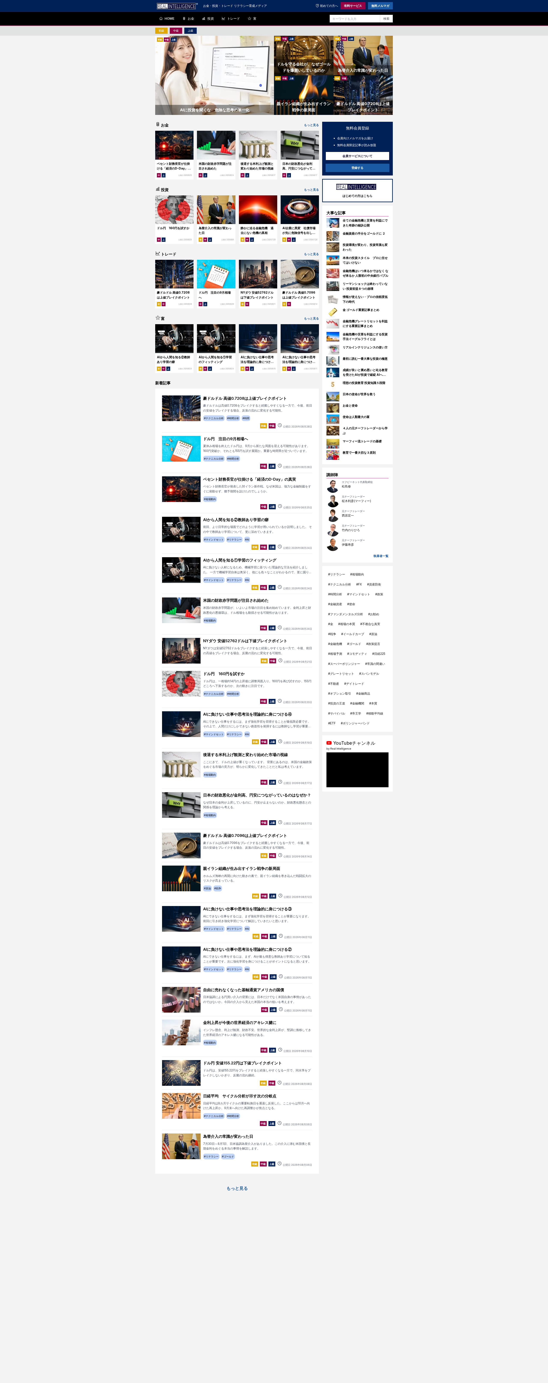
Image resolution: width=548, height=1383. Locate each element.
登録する (357, 167)
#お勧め (373, 614)
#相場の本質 (346, 624)
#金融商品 (363, 693)
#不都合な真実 (370, 624)
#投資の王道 (336, 703)
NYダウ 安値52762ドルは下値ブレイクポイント (245, 641)
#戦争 (332, 634)
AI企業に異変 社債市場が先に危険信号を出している (299, 232)
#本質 (373, 703)
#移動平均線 (374, 713)
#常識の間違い (375, 664)
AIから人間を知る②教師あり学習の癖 (236, 519)
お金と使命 (350, 405)
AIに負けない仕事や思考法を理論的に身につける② (247, 949)
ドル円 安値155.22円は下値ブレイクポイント (242, 1063)
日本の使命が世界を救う (359, 394)
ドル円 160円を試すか (173, 228)
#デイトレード (354, 683)
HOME (169, 18)
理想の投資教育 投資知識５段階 (364, 383)
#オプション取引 (339, 693)
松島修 (346, 486)
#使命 (351, 604)
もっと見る (311, 125)
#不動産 (333, 683)
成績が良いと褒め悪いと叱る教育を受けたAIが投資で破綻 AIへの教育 (365, 374)
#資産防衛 (374, 584)
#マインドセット (358, 594)
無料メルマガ (380, 5)
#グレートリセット (341, 673)
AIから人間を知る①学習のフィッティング (239, 560)
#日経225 (378, 653)
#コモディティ (357, 653)
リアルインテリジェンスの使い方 (365, 347)
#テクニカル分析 (339, 584)
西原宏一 (348, 515)
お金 (191, 18)
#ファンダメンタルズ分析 (345, 614)
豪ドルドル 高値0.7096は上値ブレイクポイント (245, 835)
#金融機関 (357, 703)
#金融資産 (335, 604)
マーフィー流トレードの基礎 (362, 441)
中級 (176, 30)
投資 (210, 18)
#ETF (332, 723)
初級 (161, 30)
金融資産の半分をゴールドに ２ (364, 233)
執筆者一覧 (381, 556)
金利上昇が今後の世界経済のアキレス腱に (239, 1022)
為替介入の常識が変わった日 (228, 1136)
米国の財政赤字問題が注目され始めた (236, 600)
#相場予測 (335, 653)
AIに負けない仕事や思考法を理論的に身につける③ (299, 361)
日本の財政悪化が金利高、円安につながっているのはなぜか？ (298, 168)
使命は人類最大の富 (356, 417)
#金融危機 (335, 644)
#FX (359, 584)
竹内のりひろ (351, 530)
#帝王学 (355, 713)
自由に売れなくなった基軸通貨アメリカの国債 (243, 990)
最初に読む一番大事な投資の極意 (365, 358)
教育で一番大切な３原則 (359, 452)
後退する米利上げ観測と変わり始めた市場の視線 (245, 754)
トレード (233, 18)
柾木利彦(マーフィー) (356, 501)
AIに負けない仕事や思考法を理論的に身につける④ (257, 361)
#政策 (379, 594)
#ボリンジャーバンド (355, 723)
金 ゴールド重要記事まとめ (361, 310)
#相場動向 (357, 574)
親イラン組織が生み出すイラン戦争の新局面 (241, 868)
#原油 (373, 634)
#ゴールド (354, 644)
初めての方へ (329, 5)
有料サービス (353, 5)
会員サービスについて (357, 156)
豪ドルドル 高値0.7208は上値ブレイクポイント (245, 398)
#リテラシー (336, 574)
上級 (190, 30)
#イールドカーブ (352, 634)
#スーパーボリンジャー (344, 664)
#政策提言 (373, 644)
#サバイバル (336, 713)
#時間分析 (335, 594)
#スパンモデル (369, 673)
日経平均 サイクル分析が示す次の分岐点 (239, 1096)
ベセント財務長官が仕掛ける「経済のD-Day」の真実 (174, 168)
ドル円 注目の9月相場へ (225, 439)
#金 (330, 624)
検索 (386, 18)
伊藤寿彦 (348, 544)
